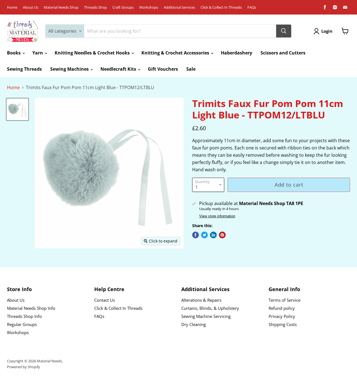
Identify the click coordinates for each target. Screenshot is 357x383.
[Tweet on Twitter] (204, 235)
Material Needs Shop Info (31, 308)
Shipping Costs (283, 324)
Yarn (38, 53)
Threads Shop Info (24, 316)
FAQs (251, 7)
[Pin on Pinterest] (222, 235)
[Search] (283, 31)
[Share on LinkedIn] (213, 235)
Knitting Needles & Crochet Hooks (93, 53)
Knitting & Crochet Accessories (175, 53)
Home (12, 7)
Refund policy (282, 308)
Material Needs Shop (61, 7)
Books (14, 53)
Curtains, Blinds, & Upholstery (210, 308)
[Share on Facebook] (195, 235)
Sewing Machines (70, 69)
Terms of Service (284, 300)
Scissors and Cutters (282, 53)
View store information (217, 216)
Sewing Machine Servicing (206, 316)
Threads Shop (95, 7)
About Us (30, 7)
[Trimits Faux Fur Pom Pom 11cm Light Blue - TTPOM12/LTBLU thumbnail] (17, 109)
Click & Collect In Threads (221, 7)
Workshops (148, 7)
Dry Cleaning (193, 324)
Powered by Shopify (23, 366)
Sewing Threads (24, 69)
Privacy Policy (282, 316)
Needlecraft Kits (118, 69)
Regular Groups (22, 324)
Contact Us (104, 300)
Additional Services (179, 7)
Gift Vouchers (163, 69)
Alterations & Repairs (201, 300)
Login (326, 31)
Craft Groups (123, 7)
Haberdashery (236, 53)
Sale (191, 69)
